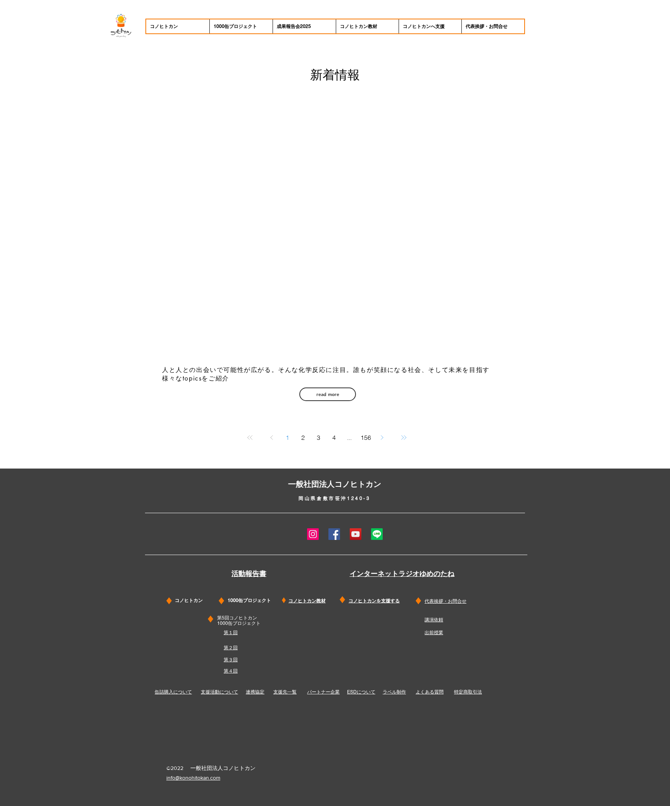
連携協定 (255, 692)
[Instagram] (313, 534)
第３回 (231, 659)
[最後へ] (403, 437)
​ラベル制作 (394, 692)
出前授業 (434, 632)
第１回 (231, 632)
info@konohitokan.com (193, 778)
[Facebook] (334, 534)
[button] (327, 394)
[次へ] (382, 437)
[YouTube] (355, 534)
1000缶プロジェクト (239, 623)
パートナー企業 (323, 692)
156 (366, 437)
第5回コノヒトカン (237, 618)
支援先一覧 (285, 692)
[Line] (377, 534)
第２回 (231, 647)
